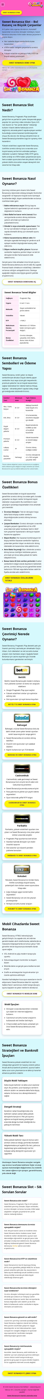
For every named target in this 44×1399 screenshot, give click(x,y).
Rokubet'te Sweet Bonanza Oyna (22, 909)
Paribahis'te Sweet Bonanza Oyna (22, 856)
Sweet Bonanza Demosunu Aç (22, 282)
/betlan (15, 1246)
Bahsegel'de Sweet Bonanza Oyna (22, 755)
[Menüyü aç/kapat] (2, 4)
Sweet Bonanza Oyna (11, 12)
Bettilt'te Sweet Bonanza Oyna (22, 704)
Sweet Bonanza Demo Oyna (22, 63)
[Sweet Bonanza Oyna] (22, 602)
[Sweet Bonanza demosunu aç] (22, 85)
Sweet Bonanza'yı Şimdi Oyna (22, 1373)
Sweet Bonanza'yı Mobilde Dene (22, 994)
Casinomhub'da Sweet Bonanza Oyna (22, 804)
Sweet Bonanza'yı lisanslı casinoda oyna (22, 1396)
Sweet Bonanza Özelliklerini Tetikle (19, 579)
